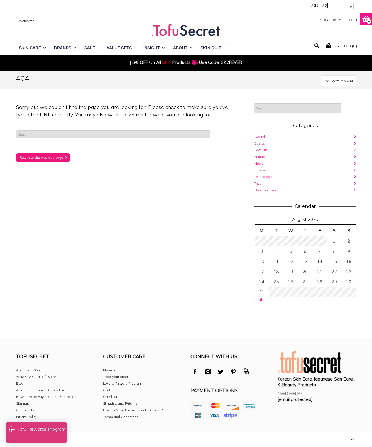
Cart (106, 390)
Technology (263, 176)
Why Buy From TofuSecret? (37, 376)
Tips (257, 183)
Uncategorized (265, 190)
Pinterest (233, 372)
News (259, 163)
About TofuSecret (29, 370)
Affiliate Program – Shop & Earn (41, 390)
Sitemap (22, 403)
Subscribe (327, 19)
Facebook (195, 372)
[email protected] (295, 399)
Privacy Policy (26, 416)
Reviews (261, 170)
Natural (260, 156)
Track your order (115, 376)
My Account (112, 370)
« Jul (258, 299)
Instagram (207, 372)
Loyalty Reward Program (122, 383)
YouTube (246, 372)
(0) (345, 46)
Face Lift (260, 150)
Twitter (220, 372)
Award (259, 136)
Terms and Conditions (121, 416)
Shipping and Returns (120, 403)
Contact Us (25, 410)
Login (352, 19)
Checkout (110, 396)
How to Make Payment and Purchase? (46, 396)
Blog (19, 383)
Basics (259, 143)
